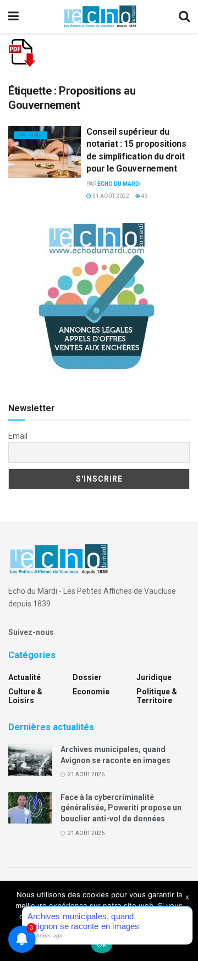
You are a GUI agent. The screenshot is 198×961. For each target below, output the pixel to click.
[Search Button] (184, 16)
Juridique (30, 134)
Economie (91, 691)
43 (144, 196)
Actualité (24, 677)
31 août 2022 (110, 196)
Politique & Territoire (156, 696)
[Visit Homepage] (100, 16)
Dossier (87, 677)
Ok (102, 944)
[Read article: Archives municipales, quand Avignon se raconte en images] (30, 760)
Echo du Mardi (119, 184)
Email (18, 436)
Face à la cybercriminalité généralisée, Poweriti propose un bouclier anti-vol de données (121, 808)
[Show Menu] (13, 16)
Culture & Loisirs (25, 696)
